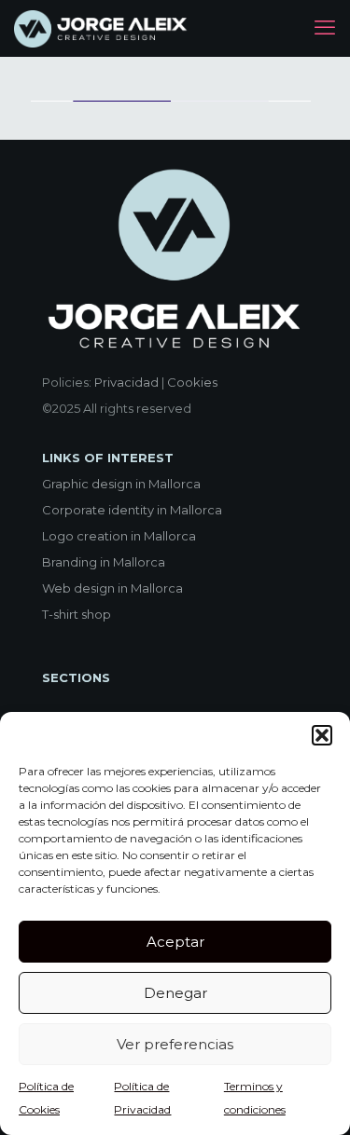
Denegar (175, 993)
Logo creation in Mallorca (119, 535)
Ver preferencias (175, 1044)
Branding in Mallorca (103, 561)
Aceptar (175, 941)
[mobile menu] (325, 28)
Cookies (192, 382)
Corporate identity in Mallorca (132, 509)
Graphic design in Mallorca (121, 483)
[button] (322, 735)
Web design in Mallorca (112, 588)
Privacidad (126, 382)
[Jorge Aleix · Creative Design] (102, 28)
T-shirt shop (76, 614)
